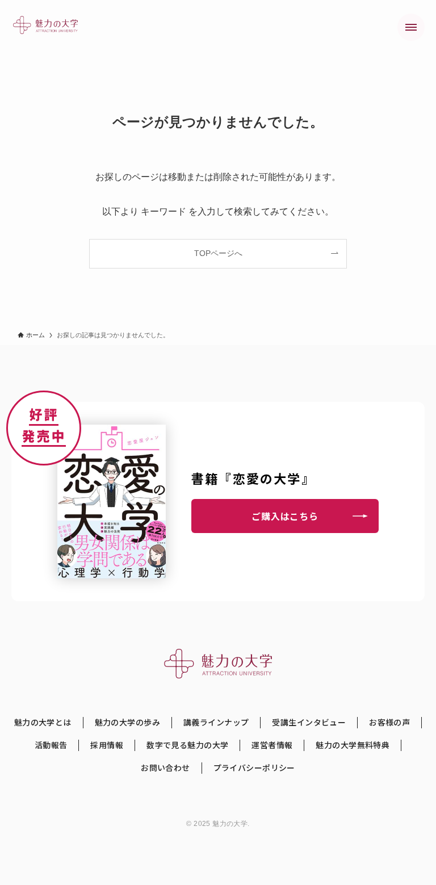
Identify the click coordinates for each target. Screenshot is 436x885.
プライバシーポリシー (254, 767)
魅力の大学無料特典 (352, 745)
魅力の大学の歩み (127, 722)
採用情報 (106, 745)
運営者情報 (271, 745)
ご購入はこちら (284, 516)
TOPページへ (218, 253)
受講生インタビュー (309, 722)
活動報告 (51, 745)
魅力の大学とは (43, 722)
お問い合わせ (165, 767)
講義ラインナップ (216, 722)
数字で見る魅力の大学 (187, 745)
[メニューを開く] (411, 27)
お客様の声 (389, 722)
